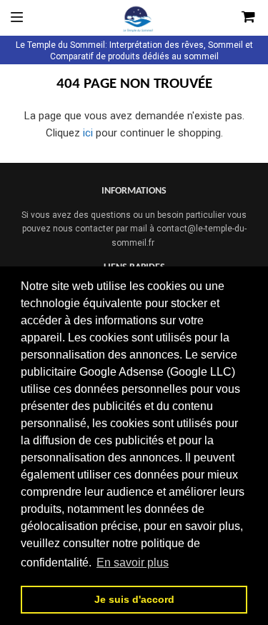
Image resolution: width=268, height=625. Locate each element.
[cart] (230, 18)
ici (88, 132)
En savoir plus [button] (132, 562)
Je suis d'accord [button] (134, 599)
